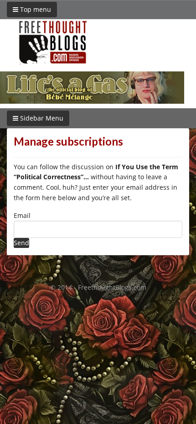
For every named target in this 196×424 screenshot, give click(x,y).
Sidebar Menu (40, 118)
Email (22, 215)
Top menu (34, 9)
